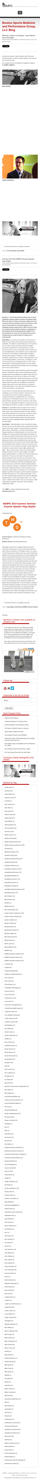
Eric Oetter (9, 1090)
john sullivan (9, 1259)
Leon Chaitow (10, 1314)
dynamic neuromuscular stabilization (17, 1086)
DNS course (10, 1069)
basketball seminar (11, 882)
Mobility (8, 1375)
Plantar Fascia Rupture (11, 718)
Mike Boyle (9, 1365)
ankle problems (10, 825)
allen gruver (9, 811)
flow (7, 1127)
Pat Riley (8, 1439)
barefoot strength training (13, 859)
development (10, 1059)
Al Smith (8, 801)
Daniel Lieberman (11, 1035)
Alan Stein (9, 808)
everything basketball (12, 1096)
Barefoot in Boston (11, 852)
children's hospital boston (13, 974)
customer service (11, 1022)
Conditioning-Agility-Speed (14, 1008)
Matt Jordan (9, 1355)
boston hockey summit (13, 916)
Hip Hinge (9, 1185)
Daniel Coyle (9, 1032)
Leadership (9, 1307)
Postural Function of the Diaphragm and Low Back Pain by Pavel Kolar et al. (20, 739)
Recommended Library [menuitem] (22, 1475)
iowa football (9, 1219)
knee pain (9, 1293)
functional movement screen (14, 1151)
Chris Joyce (9, 981)
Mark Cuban (9, 1334)
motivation (9, 1385)
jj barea (8, 1246)
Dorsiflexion (9, 1076)
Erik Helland (9, 1093)
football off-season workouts (14, 1147)
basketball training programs (15, 889)
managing (9, 1321)
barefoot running (11, 855)
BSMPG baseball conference (14, 954)
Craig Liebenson (11, 1018)
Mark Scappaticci (11, 1341)
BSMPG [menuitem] (5, 1473)
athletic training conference (14, 845)
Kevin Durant (9, 1287)
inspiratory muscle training (13, 1212)
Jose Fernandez (10, 1270)
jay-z (7, 1232)
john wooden (9, 1263)
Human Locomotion (11, 1198)
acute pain (9, 791)
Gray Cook (9, 1171)
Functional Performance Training (15, 1154)
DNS (7, 1066)
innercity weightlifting (12, 1205)
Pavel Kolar (9, 1450)
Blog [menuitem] (13, 1475)
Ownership (9, 1436)
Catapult (8, 967)
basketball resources (12, 879)
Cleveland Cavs (10, 998)
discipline (9, 1062)
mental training (10, 1361)
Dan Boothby (10, 1025)
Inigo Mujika (20, 250)
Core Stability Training (12, 1015)
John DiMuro (9, 1256)
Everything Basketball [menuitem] (13, 1473)
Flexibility (8, 1124)
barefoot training (11, 862)
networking (9, 1409)
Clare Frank (9, 994)
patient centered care (12, 1443)
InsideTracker (18, 607)
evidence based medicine (14, 1100)
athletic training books (13, 842)
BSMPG (8, 950)
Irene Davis (9, 1222)
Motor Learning (10, 1392)
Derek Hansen (10, 1049)
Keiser (7, 1276)
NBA (7, 1402)
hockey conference (12, 1188)
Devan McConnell (11, 1056)
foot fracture (9, 1137)
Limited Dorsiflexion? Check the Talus (16, 721)
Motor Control (10, 1389)
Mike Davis (9, 1372)
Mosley (8, 1382)
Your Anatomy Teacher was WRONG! (16, 735)
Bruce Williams (10, 947)
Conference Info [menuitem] (25, 1473)
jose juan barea (10, 1273)
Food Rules (9, 1134)
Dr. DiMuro (9, 1079)
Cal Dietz (9, 964)
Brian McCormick (11, 937)
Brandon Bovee (10, 927)
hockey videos (10, 1195)
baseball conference (12, 865)
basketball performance (13, 872)
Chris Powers (10, 984)
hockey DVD (9, 1191)
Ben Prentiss (10, 896)
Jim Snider (9, 1242)
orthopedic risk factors (12, 1433)
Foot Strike (9, 1144)
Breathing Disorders (12, 930)
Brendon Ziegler (10, 933)
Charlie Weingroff (11, 971)
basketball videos (11, 892)
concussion (9, 1001)
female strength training (13, 1113)
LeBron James (10, 1310)
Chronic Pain (9, 991)
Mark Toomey (10, 1344)
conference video (11, 1011)
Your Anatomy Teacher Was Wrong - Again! (17, 749)
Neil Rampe (9, 1406)
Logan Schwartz (10, 1317)
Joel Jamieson (10, 1249)
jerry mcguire (9, 1239)
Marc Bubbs (9, 1327)
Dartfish (8, 1039)
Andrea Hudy (10, 814)
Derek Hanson (10, 1052)
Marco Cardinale (11, 1331)
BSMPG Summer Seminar (30, 607)
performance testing (12, 1463)
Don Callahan (10, 1073)
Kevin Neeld (9, 1290)
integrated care (10, 1215)
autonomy (9, 848)
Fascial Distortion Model (13, 1103)
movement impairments (13, 1399)
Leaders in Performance (13, 1304)
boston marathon (11, 920)
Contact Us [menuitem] (33, 1473)
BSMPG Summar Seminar (13, 957)
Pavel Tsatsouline (11, 1453)
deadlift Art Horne (11, 1045)
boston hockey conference (14, 913)
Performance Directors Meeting (15, 1460)
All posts (4, 615)
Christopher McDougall (13, 988)
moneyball (9, 1378)
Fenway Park (9, 1117)
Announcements (10, 828)
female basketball (11, 1110)
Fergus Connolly (11, 1120)
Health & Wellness (11, 1181)
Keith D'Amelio (10, 1280)
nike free (8, 1412)
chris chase (9, 977)
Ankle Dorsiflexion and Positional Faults (17, 725)
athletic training (11, 838)
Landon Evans (10, 1297)
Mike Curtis (9, 1368)
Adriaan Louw (10, 797)
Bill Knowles (10, 899)
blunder (8, 903)
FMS (7, 1130)
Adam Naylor (9, 794)
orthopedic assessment (13, 1429)
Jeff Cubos (9, 1236)
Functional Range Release (14, 1158)
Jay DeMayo (9, 1229)
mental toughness (11, 1358)
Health (8, 1178)
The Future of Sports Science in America (17, 728)
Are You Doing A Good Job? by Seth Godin (17, 752)
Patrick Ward (9, 1446)
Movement (9, 1395)
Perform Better (10, 1457)
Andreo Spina (10, 818)
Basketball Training (11, 886)
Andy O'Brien (9, 821)
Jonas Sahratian (10, 1266)
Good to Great (10, 1168)
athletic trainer (10, 835)
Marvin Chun (10, 1348)
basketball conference (13, 869)
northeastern (9, 1419)
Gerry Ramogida (11, 250)
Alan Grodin (10, 804)
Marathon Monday (11, 1324)
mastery (8, 1351)
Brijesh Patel (10, 940)
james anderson (10, 1226)
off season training (11, 1426)
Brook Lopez (9, 943)
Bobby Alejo (9, 906)
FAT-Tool (8, 1107)
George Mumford (11, 1161)
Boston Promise (10, 923)
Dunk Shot (9, 1083)
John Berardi (9, 1253)
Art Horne (9, 831)
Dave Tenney (10, 1042)
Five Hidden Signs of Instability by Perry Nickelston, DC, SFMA (20, 744)
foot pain (8, 1140)
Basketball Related (12, 876)
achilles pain (9, 787)
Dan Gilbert (9, 1028)
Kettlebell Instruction (12, 1283)
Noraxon (8, 1416)
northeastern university (12, 1422)
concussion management (13, 1005)
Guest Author (9, 1175)
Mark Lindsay (10, 1338)
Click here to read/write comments (20, 246)
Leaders (8, 1300)
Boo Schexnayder (11, 909)
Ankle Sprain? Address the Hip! (14, 731)
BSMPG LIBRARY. (9, 65)
